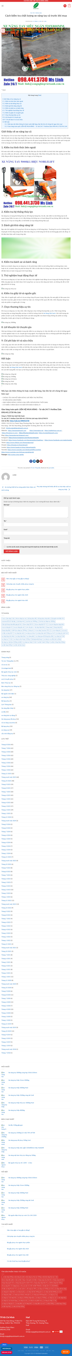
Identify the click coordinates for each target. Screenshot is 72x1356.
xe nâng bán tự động (8, 715)
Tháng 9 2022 (5, 911)
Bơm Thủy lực (6, 683)
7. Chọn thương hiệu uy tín (11, 115)
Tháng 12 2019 (6, 1024)
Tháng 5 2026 (5, 755)
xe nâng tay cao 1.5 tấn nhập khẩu (57, 1297)
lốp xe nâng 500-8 (28, 624)
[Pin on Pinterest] (41, 461)
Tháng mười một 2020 (8, 984)
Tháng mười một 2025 (8, 777)
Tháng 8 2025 (5, 788)
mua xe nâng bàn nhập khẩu (56, 624)
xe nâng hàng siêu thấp (8, 636)
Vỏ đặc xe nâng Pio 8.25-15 (9, 1288)
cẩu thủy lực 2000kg (31, 621)
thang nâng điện (6, 630)
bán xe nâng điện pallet (8, 1280)
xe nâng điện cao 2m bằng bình (24, 1303)
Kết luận (5, 122)
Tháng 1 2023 (5, 897)
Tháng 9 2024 (5, 824)
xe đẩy (3, 712)
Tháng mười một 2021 (8, 947)
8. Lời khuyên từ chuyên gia (11, 117)
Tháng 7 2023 (5, 875)
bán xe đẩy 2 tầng (20, 1280)
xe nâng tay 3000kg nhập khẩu (26, 1297)
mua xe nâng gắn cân (19, 627)
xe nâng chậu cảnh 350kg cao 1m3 (45, 633)
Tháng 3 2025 (5, 806)
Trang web (7, 538)
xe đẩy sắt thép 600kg (18, 1306)
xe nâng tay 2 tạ (53, 1294)
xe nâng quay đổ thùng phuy (39, 1294)
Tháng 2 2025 (5, 810)
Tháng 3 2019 (5, 1038)
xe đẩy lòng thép (6, 1306)
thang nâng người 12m (8, 1282)
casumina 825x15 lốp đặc (8, 621)
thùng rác (30, 630)
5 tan (3, 618)
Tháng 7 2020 (5, 998)
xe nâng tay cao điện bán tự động (52, 639)
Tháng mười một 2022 (8, 904)
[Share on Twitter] (34, 461)
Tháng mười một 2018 (8, 1049)
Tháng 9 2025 (5, 784)
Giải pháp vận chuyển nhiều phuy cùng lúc (20, 584)
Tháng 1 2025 (5, 813)
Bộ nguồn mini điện (7, 693)
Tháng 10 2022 (6, 908)
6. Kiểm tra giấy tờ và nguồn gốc (13, 113)
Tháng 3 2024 (5, 846)
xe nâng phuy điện (6, 1294)
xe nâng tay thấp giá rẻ (8, 1303)
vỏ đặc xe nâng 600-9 (7, 633)
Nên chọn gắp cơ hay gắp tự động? (17, 578)
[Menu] (2, 5)
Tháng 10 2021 (6, 951)
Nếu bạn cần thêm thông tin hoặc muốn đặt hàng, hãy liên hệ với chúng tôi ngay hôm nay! (33, 124)
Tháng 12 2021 (6, 944)
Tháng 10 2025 (6, 781)
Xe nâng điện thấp (7, 708)
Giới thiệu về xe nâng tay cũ (11, 99)
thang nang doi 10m (58, 1280)
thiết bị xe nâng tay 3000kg (19, 630)
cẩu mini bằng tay (7, 733)
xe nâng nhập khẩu (20, 636)
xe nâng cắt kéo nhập (60, 1288)
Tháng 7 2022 (5, 918)
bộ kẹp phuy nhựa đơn (44, 618)
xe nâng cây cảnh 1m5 (62, 633)
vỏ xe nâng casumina (8, 722)
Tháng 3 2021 (5, 969)
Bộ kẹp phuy (5, 701)
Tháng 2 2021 (5, 973)
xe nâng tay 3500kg (41, 1297)
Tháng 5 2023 (5, 882)
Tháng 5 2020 (5, 1006)
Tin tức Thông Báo (36, 13)
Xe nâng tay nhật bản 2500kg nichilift (12, 642)
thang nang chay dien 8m (44, 1280)
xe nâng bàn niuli (19, 633)
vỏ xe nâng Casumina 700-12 (43, 630)
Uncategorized (6, 668)
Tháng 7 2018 (5, 1053)
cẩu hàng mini (20, 621)
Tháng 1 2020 (5, 1020)
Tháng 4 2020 (5, 1009)
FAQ (53, 1350)
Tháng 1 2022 (5, 940)
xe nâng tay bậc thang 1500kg (22, 639)
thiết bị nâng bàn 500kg (56, 1282)
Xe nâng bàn (5, 690)
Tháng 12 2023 (6, 857)
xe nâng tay (5, 697)
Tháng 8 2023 (5, 871)
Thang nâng (5, 657)
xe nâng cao (5, 730)
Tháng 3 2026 (5, 762)
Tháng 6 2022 (5, 922)
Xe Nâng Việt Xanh (49, 313)
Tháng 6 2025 (5, 795)
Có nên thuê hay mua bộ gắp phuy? (18, 1261)
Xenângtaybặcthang (37, 639)
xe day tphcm (21, 1288)
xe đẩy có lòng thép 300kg (58, 642)
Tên (5, 521)
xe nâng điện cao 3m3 (39, 1303)
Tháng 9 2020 (5, 991)
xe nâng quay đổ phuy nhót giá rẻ (21, 1294)
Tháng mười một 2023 (8, 860)
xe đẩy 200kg (50, 1303)
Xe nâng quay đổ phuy (8, 719)
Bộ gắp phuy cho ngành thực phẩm (17, 589)
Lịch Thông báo (6, 704)
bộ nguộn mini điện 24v (58, 618)
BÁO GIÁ (65, 1352)
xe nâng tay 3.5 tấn (7, 639)
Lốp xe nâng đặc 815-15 (41, 624)
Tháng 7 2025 (5, 792)
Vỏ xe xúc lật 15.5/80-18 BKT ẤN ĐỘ (31, 1285)
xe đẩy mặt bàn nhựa (19, 645)
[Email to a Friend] (37, 461)
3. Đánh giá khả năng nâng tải (12, 106)
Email (6, 529)
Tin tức (42, 1350)
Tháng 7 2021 (5, 955)
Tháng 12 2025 (6, 773)
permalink (51, 467)
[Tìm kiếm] (64, 5)
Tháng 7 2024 (5, 831)
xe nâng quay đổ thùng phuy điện (44, 636)
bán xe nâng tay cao (21, 618)
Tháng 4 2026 (5, 759)
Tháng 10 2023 (6, 864)
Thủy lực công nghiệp (8, 675)
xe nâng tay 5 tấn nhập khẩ (9, 1297)
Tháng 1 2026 (5, 770)
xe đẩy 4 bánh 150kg (43, 642)
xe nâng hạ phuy (21, 1291)
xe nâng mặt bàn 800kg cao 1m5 (52, 1291)
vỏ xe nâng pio (56, 630)
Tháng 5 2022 (5, 926)
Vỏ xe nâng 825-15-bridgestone (10, 1285)
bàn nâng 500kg (9, 1277)
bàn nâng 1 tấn (10, 618)
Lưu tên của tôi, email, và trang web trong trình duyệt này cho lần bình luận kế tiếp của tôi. (32, 547)
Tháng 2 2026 (5, 766)
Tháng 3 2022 (5, 933)
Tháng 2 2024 (5, 850)
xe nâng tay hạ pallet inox (35, 1300)
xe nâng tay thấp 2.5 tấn (29, 642)
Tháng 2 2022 (5, 937)
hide (39, 95)
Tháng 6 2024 (5, 835)
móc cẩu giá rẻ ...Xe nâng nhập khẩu (35, 627)
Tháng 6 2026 (5, 752)
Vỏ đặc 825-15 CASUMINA (50, 1285)
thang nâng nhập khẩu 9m (41, 1282)
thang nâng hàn (58, 627)
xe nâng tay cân (23, 1300)
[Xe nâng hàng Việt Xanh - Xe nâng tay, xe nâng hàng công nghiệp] (36, 6)
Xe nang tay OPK (31, 1288)
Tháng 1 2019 (5, 1045)
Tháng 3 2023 (5, 889)
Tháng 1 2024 (5, 853)
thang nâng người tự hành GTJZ (24, 1282)
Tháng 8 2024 (5, 828)
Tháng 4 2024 (5, 842)
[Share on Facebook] (30, 461)
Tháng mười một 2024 (8, 820)
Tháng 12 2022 (6, 900)
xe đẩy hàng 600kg (7, 645)
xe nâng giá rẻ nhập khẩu (8, 1291)
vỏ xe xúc (64, 630)
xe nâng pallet (30, 636)
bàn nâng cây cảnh (19, 1277)
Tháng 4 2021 (5, 966)
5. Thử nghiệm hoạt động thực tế (13, 110)
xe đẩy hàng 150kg (61, 1303)
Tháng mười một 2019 (8, 1027)
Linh (45, 21)
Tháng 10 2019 (6, 1031)
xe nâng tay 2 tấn (59, 636)
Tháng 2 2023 (5, 893)
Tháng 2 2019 (5, 1042)
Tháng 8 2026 (5, 744)
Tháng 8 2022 (5, 915)
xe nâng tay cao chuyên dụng (9, 1300)
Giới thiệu (21, 1350)
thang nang (49, 627)
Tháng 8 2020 (5, 995)
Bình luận (7, 505)
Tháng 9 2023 (5, 868)
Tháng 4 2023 (5, 886)
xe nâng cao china (30, 633)
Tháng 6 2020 (5, 1002)
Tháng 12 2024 (6, 817)
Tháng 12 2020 (6, 980)
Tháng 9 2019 (5, 1034)
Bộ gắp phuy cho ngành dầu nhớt (17, 595)
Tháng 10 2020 (6, 987)
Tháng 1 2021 (5, 977)
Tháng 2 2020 (5, 1016)
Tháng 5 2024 (5, 839)
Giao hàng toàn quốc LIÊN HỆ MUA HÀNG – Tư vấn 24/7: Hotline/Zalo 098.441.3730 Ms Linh (36, 126)
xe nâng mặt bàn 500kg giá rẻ (34, 1291)
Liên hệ (48, 1350)
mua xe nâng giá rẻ (7, 627)
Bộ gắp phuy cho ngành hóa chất (17, 600)
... (2, 1277)
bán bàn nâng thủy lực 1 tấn (50, 1277)
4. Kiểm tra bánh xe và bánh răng (13, 108)
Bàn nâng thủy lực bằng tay (10, 686)
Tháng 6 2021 (5, 958)
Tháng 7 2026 (5, 748)
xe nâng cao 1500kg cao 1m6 (45, 1288)
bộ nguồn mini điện (32, 1280)
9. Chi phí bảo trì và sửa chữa (12, 119)
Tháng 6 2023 (5, 879)
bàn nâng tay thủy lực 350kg (33, 1277)
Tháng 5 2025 (5, 799)
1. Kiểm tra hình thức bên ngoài (12, 101)
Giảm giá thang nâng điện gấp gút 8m (11, 624)
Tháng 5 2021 (5, 962)
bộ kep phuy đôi (32, 618)
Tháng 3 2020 (5, 1013)
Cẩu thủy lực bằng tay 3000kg (47, 621)
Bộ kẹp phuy (5, 726)
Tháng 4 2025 (5, 802)
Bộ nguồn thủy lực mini (9, 672)
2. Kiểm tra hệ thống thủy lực (12, 103)
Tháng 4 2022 (5, 929)
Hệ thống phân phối (32, 1350)
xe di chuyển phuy (7, 679)
